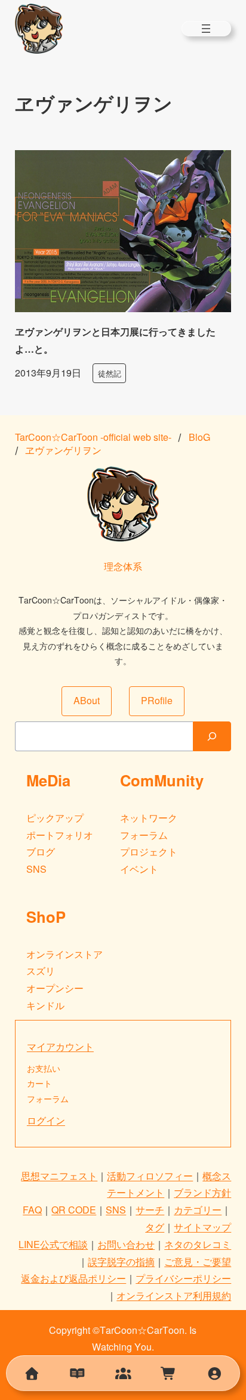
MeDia (48, 780)
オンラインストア (64, 954)
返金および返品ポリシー (73, 1278)
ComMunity (162, 780)
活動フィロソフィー (150, 1176)
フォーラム (144, 835)
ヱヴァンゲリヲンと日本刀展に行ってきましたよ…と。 (115, 340)
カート (39, 1083)
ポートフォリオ (59, 835)
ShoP (46, 917)
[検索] (212, 736)
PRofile (157, 700)
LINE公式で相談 (53, 1244)
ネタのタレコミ (197, 1244)
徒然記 (109, 373)
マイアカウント (60, 1046)
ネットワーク (148, 818)
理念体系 (123, 566)
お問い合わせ (126, 1244)
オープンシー (55, 988)
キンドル (45, 1005)
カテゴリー (198, 1210)
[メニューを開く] (206, 28)
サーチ (150, 1210)
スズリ (40, 971)
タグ (154, 1227)
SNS (36, 869)
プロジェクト (148, 851)
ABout (86, 700)
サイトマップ (202, 1227)
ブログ (40, 851)
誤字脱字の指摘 (121, 1261)
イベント (139, 869)
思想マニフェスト (59, 1176)
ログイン (46, 1120)
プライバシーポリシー (183, 1278)
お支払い (43, 1068)
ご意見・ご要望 (197, 1261)
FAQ (32, 1210)
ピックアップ (55, 818)
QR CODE (73, 1210)
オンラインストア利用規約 (173, 1295)
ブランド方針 (202, 1192)
